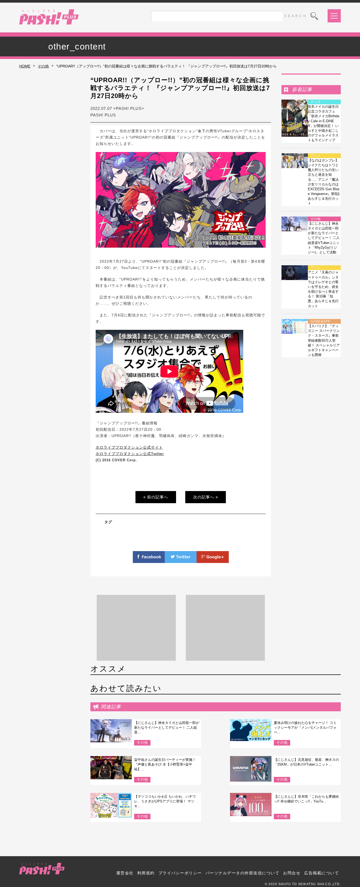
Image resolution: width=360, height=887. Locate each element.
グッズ (315, 102)
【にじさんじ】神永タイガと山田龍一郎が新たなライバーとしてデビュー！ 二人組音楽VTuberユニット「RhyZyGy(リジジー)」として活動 (324, 238)
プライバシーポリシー (180, 873)
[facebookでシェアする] (149, 560)
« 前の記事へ (155, 497)
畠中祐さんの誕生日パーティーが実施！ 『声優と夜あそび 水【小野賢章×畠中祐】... (165, 764)
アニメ (315, 156)
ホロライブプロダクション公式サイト (129, 447)
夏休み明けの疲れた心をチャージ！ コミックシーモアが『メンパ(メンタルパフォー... (305, 727)
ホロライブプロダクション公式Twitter (130, 454)
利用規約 (146, 873)
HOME (24, 66)
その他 (43, 66)
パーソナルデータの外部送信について (243, 873)
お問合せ (291, 873)
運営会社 (125, 873)
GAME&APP (320, 321)
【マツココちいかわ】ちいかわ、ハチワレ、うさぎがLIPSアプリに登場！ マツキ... (165, 801)
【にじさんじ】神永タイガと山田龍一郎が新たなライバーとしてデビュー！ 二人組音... (166, 727)
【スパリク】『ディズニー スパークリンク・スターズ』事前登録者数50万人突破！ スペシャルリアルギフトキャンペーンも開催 (324, 340)
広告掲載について (321, 873)
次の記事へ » (205, 497)
